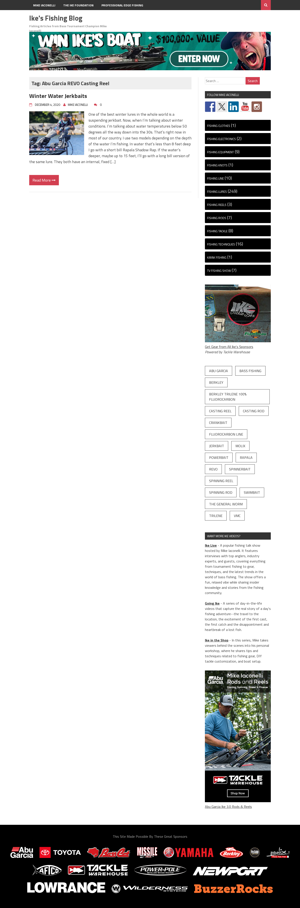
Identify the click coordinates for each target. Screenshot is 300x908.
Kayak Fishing (216, 257)
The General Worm (226, 504)
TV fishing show (219, 270)
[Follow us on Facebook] (210, 106)
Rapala (246, 457)
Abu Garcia (218, 370)
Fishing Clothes (218, 125)
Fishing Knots (217, 165)
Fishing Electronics (221, 139)
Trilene (215, 515)
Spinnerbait (240, 469)
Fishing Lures (217, 191)
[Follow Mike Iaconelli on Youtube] (245, 106)
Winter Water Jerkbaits (58, 96)
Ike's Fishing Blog (55, 18)
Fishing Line (215, 178)
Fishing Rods (216, 218)
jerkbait (216, 446)
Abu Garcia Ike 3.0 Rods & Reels (228, 806)
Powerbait (218, 457)
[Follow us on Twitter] (222, 106)
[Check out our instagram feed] (256, 106)
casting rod (253, 411)
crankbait (218, 422)
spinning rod (220, 492)
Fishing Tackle (217, 231)
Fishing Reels (216, 204)
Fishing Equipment (220, 152)
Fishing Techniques (221, 244)
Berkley (216, 382)
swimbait (252, 492)
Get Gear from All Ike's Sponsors (229, 346)
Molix (240, 446)
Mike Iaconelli (44, 5)
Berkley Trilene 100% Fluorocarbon (228, 396)
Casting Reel (220, 411)
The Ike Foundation (78, 5)
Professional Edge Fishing (122, 5)
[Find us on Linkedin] (233, 106)
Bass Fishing (250, 370)
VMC (237, 515)
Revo (213, 469)
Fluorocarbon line (226, 434)
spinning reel (221, 480)
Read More (42, 180)
